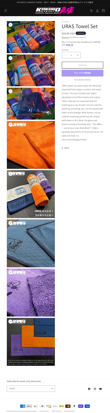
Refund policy (56, 411)
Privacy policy (44, 411)
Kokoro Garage (17, 411)
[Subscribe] (52, 388)
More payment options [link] (82, 79)
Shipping (65, 37)
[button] (6, 11)
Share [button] (66, 148)
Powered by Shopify (30, 411)
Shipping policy (69, 411)
